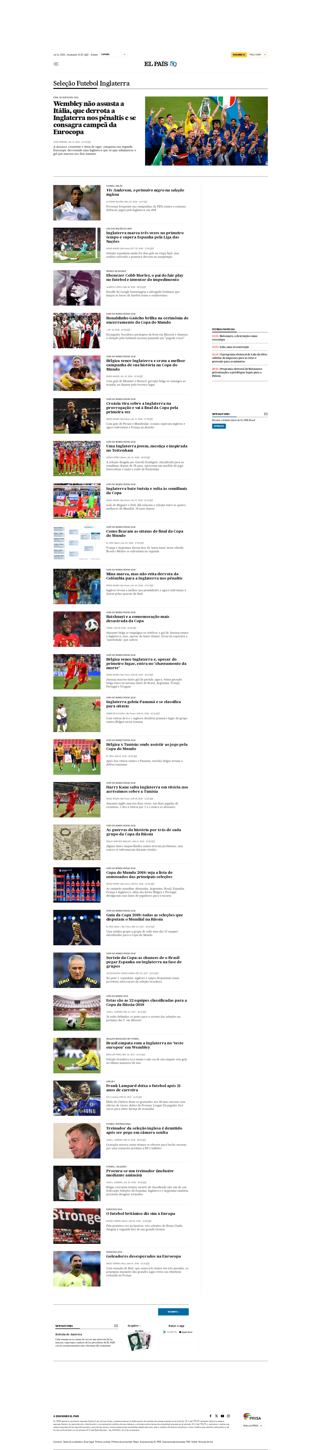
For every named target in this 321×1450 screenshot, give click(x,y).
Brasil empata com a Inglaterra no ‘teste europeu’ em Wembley (145, 1046)
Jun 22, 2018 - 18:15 (125, 756)
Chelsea (110, 1082)
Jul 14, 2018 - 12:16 (131, 376)
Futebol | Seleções (116, 1167)
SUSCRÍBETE (239, 54)
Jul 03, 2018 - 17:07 (142, 585)
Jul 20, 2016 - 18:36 (135, 1182)
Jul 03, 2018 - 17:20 (132, 543)
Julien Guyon (113, 973)
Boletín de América (68, 1334)
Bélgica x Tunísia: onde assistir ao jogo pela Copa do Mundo (147, 747)
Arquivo (133, 1326)
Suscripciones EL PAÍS (150, 1442)
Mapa (136, 1442)
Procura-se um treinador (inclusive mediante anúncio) (140, 1173)
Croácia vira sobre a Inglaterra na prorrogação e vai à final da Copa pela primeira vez (142, 408)
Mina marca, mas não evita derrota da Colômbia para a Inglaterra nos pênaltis (144, 576)
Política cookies (102, 1442)
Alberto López (114, 287)
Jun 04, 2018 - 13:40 (142, 884)
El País (109, 543)
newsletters (221, 414)
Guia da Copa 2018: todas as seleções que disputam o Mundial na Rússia (144, 918)
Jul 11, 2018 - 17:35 (142, 419)
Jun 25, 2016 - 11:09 (140, 1221)
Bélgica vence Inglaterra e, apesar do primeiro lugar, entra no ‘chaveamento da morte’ (146, 664)
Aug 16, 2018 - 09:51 (134, 287)
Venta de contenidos (72, 1442)
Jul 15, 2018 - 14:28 (119, 330)
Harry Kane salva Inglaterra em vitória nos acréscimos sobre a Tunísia (147, 790)
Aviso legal (89, 1442)
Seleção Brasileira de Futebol (122, 1039)
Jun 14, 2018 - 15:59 (143, 841)
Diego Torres (113, 1263)
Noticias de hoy (205, 1442)
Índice (194, 1442)
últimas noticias (223, 329)
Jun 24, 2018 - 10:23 (148, 713)
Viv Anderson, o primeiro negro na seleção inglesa (145, 193)
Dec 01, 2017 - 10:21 (135, 1012)
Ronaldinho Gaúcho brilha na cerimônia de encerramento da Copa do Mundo (147, 321)
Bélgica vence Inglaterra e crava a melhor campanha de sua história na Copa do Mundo (145, 365)
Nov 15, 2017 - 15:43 (133, 1054)
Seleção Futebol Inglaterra (91, 83)
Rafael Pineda (113, 1221)
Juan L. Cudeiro (114, 1012)
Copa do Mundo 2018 (117, 996)
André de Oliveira (115, 713)
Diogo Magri (112, 248)
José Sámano (60, 142)
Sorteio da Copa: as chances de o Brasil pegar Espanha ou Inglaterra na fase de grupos (144, 962)
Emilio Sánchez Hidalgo (118, 841)
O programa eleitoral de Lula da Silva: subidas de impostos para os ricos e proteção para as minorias (240, 358)
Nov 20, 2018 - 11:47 (135, 202)
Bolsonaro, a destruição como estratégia (234, 337)
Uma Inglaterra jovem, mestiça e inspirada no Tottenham (146, 449)
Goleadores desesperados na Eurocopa (143, 1256)
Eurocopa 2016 (114, 1209)
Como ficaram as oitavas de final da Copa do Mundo (144, 534)
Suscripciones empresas (173, 1442)
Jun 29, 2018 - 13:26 (125, 628)
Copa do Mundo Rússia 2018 (121, 314)
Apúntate (219, 426)
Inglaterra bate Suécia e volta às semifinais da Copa (146, 491)
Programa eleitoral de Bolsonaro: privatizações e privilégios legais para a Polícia (237, 372)
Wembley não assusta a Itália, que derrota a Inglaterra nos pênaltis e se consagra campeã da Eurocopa (94, 117)
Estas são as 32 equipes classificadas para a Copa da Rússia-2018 (146, 1003)
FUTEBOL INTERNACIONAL (118, 1124)
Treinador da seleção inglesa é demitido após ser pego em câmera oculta (144, 1131)
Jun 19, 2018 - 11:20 (142, 799)
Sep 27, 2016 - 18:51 (135, 1140)
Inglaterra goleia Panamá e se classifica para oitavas (143, 704)
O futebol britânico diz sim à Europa (140, 1214)
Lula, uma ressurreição (234, 347)
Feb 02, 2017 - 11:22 (130, 1097)
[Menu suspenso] (56, 64)
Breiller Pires (113, 1054)
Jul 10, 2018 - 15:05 (138, 457)
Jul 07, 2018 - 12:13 (142, 500)
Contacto (57, 1442)
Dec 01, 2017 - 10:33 (147, 973)
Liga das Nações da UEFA (119, 229)
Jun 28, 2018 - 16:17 (142, 675)
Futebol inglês (114, 186)
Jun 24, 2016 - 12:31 (138, 1263)
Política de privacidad (121, 1442)
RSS (188, 1442)
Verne (109, 628)
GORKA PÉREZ (112, 457)
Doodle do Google (116, 271)
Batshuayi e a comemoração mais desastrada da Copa (137, 619)
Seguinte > (173, 1311)
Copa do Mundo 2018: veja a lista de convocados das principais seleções (139, 875)
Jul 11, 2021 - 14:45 (79, 142)
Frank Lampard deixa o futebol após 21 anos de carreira (143, 1088)
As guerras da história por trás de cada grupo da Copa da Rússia (143, 832)
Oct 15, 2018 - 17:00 (142, 248)
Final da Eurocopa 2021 (66, 97)
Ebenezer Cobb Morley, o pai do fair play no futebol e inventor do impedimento (144, 278)
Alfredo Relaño (114, 202)
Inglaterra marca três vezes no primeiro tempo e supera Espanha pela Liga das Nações (145, 237)
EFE (108, 1097)
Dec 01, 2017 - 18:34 (143, 927)
